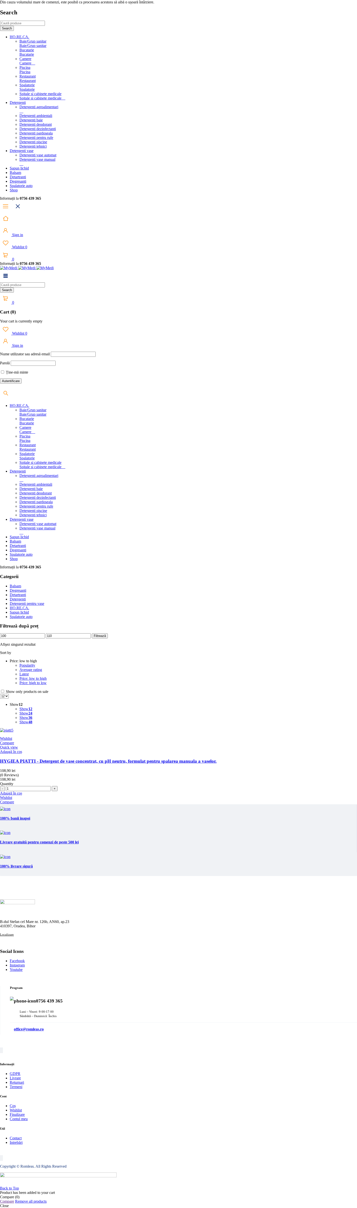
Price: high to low (33, 683)
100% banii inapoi (15, 818)
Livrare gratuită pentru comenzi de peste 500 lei (39, 842)
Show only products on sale (26, 691)
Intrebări (16, 1142)
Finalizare (17, 1114)
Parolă (5, 363)
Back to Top (9, 1188)
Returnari (17, 1082)
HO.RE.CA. (19, 608)
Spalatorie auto (21, 617)
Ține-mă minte (16, 372)
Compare (7, 1201)
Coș (13, 1106)
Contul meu (19, 1119)
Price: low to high (33, 678)
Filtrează (100, 636)
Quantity (6, 784)
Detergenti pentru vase (27, 603)
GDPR (15, 1074)
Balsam (15, 586)
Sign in (17, 235)
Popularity (27, 665)
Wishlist (19, 247)
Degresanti (18, 590)
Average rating (30, 670)
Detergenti (18, 599)
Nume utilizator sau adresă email (25, 354)
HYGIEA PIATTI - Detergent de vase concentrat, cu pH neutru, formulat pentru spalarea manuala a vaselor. (108, 761)
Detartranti (18, 595)
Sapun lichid (19, 612)
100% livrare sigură (16, 866)
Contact (16, 1138)
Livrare (15, 1078)
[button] (11, 752)
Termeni (16, 1087)
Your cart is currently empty (21, 321)
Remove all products (31, 1201)
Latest (24, 674)
